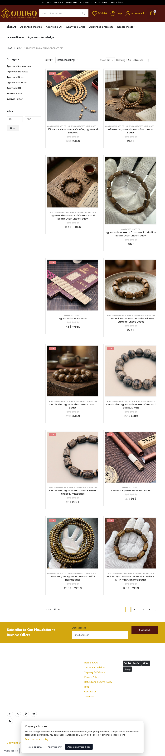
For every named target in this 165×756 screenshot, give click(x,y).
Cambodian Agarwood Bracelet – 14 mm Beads (72, 406)
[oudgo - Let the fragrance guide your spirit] (19, 13)
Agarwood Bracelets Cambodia (141, 315)
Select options (75, 118)
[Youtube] (34, 714)
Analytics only (55, 747)
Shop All (11, 27)
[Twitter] (18, 714)
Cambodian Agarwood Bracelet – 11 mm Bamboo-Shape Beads (131, 320)
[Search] (83, 13)
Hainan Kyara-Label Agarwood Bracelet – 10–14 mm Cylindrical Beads (130, 578)
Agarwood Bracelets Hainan (83, 212)
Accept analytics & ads (79, 747)
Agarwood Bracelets (101, 27)
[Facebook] (10, 714)
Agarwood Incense (31, 27)
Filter (12, 128)
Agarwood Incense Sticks (72, 318)
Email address (79, 627)
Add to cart (133, 118)
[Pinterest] (26, 714)
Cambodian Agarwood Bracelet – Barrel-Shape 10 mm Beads (72, 492)
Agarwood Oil (54, 27)
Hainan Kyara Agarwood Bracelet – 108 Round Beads (73, 578)
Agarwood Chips (75, 27)
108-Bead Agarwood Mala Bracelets (83, 126)
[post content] (72, 95)
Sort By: (49, 60)
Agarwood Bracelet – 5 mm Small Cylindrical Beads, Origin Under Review (131, 234)
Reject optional (34, 747)
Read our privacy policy (37, 739)
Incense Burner (15, 37)
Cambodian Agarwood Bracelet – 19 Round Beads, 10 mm (130, 406)
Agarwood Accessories (19, 66)
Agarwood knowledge (41, 37)
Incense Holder (125, 27)
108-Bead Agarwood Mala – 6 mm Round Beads (131, 131)
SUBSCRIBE (144, 629)
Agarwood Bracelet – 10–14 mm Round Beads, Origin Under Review (73, 217)
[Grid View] (148, 60)
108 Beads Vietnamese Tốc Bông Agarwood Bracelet (73, 131)
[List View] (155, 60)
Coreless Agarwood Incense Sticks (130, 490)
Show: (103, 60)
